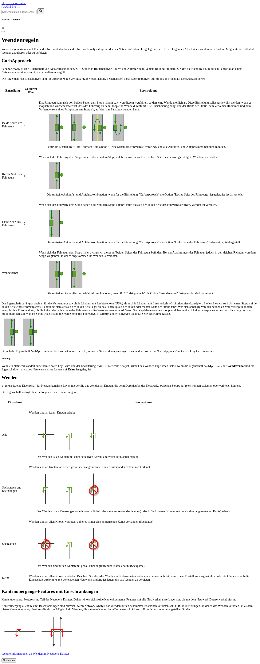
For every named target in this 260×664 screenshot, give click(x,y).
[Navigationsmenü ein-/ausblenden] (18, 7)
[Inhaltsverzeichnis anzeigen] (3, 31)
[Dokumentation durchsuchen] (40, 11)
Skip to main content (14, 3)
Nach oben (9, 660)
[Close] (3, 28)
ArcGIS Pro (9, 6)
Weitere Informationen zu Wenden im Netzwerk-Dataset (35, 653)
